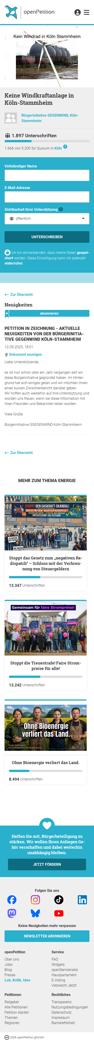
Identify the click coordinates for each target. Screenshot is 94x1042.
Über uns (12, 959)
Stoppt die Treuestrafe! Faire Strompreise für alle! (45, 665)
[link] (87, 12)
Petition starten (17, 1012)
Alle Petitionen (16, 1007)
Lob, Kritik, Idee (17, 980)
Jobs (9, 964)
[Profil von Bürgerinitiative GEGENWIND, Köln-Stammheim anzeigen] (11, 120)
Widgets (58, 964)
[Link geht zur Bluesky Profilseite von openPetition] (35, 913)
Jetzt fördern (47, 864)
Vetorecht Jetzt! (64, 985)
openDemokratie (65, 970)
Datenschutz (62, 1012)
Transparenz (62, 1002)
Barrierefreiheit (63, 1023)
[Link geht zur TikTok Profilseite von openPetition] (58, 899)
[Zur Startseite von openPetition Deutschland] (30, 12)
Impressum (61, 1017)
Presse (10, 975)
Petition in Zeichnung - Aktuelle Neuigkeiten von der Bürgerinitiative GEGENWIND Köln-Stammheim (44, 334)
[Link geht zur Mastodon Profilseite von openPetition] (11, 913)
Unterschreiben (47, 237)
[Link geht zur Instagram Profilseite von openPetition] (35, 899)
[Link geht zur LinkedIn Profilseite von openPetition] (82, 899)
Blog (8, 970)
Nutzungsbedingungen (70, 1007)
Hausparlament (64, 975)
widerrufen (14, 263)
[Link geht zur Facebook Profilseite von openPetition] (11, 899)
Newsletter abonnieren (47, 936)
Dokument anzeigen (25, 354)
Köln (58, 148)
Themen (11, 1017)
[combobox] (47, 218)
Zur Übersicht (21, 294)
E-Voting (58, 980)
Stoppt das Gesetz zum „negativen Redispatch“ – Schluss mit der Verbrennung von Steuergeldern (45, 563)
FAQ (55, 959)
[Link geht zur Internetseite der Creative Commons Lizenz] (7, 1037)
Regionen (12, 1023)
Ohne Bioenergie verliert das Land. (46, 762)
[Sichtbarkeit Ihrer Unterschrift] (61, 209)
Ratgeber (12, 1002)
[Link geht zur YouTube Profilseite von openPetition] (58, 913)
